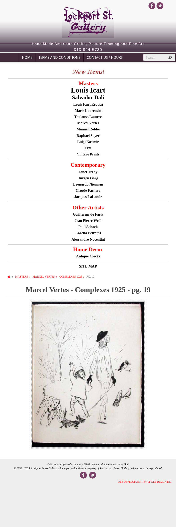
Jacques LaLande (88, 197)
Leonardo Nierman (88, 184)
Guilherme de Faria (88, 214)
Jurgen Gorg (88, 178)
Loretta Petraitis (88, 233)
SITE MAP (88, 266)
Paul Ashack (88, 227)
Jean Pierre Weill (88, 221)
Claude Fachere (88, 190)
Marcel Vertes (44, 276)
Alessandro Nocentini (88, 239)
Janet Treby (88, 172)
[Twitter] (160, 5)
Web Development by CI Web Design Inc (144, 481)
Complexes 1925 (70, 276)
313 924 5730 (88, 50)
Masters (21, 276)
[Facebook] (151, 5)
